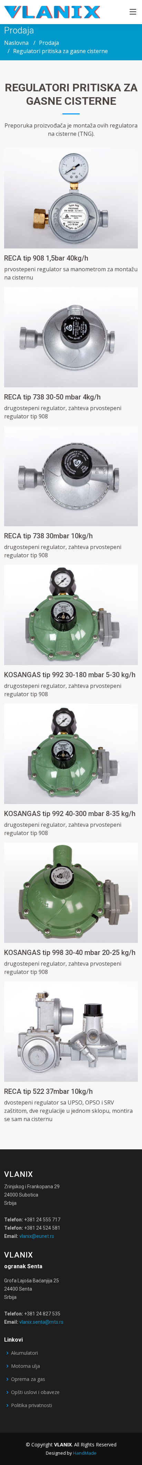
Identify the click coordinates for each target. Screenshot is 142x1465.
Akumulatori (24, 1353)
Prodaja (49, 43)
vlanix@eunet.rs (36, 1236)
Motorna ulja (25, 1366)
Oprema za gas (28, 1379)
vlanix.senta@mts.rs (41, 1322)
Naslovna (16, 43)
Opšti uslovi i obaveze (35, 1392)
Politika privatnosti (31, 1405)
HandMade (85, 1453)
